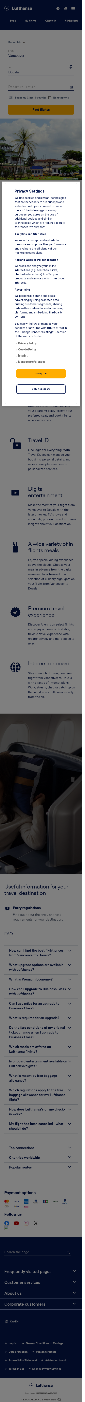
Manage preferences (31, 361)
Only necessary (41, 388)
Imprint (23, 355)
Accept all (41, 373)
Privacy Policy (27, 343)
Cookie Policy (27, 349)
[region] (41, 293)
